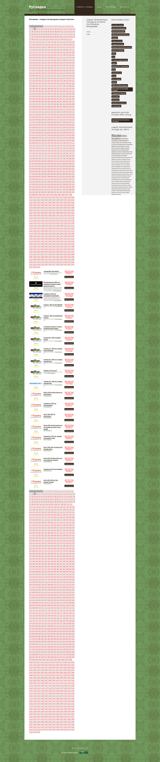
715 (40, 145)
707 (61, 143)
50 (60, 31)
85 (48, 37)
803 (33, 161)
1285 (30, 257)
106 (56, 39)
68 (55, 34)
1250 (34, 249)
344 (52, 81)
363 (64, 83)
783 (64, 156)
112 (30, 42)
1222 (65, 241)
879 (36, 174)
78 (32, 37)
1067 (68, 207)
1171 (53, 231)
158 (33, 49)
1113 (61, 218)
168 (64, 49)
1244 (57, 246)
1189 (30, 236)
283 (49, 70)
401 (43, 91)
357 (46, 83)
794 (52, 158)
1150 (65, 225)
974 (52, 189)
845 (70, 166)
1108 (42, 218)
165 (55, 49)
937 (30, 184)
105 (53, 39)
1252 (42, 249)
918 (64, 179)
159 (36, 49)
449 (52, 99)
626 (43, 130)
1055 (68, 205)
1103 (68, 215)
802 (30, 161)
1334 (34, 267)
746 (43, 150)
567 (46, 119)
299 (52, 73)
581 (43, 122)
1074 (49, 210)
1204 (42, 238)
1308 (72, 259)
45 (48, 31)
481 (58, 104)
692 (61, 140)
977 (61, 189)
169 (67, 49)
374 (52, 86)
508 (49, 109)
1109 (46, 218)
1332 (72, 264)
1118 (34, 220)
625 (40, 130)
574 (67, 119)
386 (43, 88)
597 (46, 125)
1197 (61, 236)
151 (58, 47)
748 (49, 150)
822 (46, 163)
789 (36, 158)
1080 (72, 210)
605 (70, 125)
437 (61, 96)
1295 (68, 257)
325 (40, 78)
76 (74, 34)
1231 (53, 244)
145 (40, 47)
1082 (34, 213)
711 (73, 143)
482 (61, 104)
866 (43, 171)
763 (49, 153)
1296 (72, 257)
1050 (49, 205)
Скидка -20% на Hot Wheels (53, 305)
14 (68, 26)
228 (64, 60)
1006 (62, 194)
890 (70, 174)
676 (58, 137)
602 (61, 125)
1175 (68, 231)
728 (33, 148)
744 (36, 150)
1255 (53, 249)
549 (36, 117)
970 (40, 189)
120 (55, 42)
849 (36, 169)
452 (61, 99)
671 (43, 137)
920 (70, 179)
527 (61, 112)
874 (67, 171)
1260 (72, 249)
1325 (46, 264)
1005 (59, 194)
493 (49, 106)
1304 (57, 259)
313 (49, 75)
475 (40, 104)
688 (49, 140)
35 (71, 29)
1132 (42, 223)
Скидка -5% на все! (50, 370)
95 (71, 37)
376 (58, 86)
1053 (61, 205)
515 (70, 109)
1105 (30, 218)
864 (36, 171)
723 (64, 145)
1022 (34, 200)
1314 (49, 262)
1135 (53, 223)
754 (67, 150)
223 (49, 60)
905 (70, 176)
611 (43, 127)
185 (70, 52)
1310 (34, 262)
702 (46, 143)
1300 (42, 259)
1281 (61, 254)
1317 (61, 262)
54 (69, 31)
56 (74, 31)
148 (49, 47)
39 (34, 31)
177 (46, 52)
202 (30, 57)
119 (52, 42)
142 (30, 47)
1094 (34, 215)
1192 (42, 236)
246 (73, 62)
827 (61, 163)
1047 (38, 205)
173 (33, 52)
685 (40, 140)
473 (33, 104)
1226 (34, 244)
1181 (46, 233)
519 (36, 112)
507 (46, 109)
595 (40, 125)
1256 (57, 249)
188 (33, 55)
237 (46, 62)
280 (40, 70)
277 (30, 70)
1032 (72, 200)
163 (49, 49)
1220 (57, 241)
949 (67, 184)
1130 (34, 223)
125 (70, 42)
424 (67, 93)
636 (73, 130)
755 (70, 150)
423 (64, 93)
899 (52, 176)
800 (70, 158)
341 (43, 81)
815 (70, 161)
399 (36, 91)
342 (46, 81)
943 (49, 184)
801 (73, 158)
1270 (65, 251)
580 (40, 122)
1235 (68, 244)
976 (58, 189)
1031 (68, 200)
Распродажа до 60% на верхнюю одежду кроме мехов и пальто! (52, 284)
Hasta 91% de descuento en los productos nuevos (53, 459)
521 (43, 112)
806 (43, 161)
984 (36, 192)
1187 (68, 233)
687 (46, 140)
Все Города (111, 7)
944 (52, 184)
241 (58, 62)
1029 (61, 200)
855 (55, 169)
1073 (46, 210)
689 (52, 140)
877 (30, 174)
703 (49, 143)
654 (36, 135)
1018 (65, 197)
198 (64, 55)
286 (58, 70)
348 (64, 81)
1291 (53, 257)
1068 (72, 207)
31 (62, 29)
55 (71, 31)
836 (43, 166)
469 (67, 101)
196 (58, 55)
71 (62, 34)
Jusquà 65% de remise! (51, 271)
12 (63, 26)
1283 (68, 254)
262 (30, 68)
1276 (42, 254)
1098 (49, 215)
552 (46, 117)
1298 (34, 259)
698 (33, 143)
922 (30, 181)
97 (30, 39)
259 (67, 65)
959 (52, 187)
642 (46, 132)
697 (30, 143)
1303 (53, 259)
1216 (42, 241)
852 (46, 169)
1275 (38, 254)
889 (67, 174)
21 (39, 29)
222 (46, 60)
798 (64, 158)
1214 (34, 241)
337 (30, 81)
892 (30, 176)
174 (36, 52)
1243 (53, 246)
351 (73, 81)
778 (49, 156)
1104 (72, 215)
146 (43, 47)
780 (55, 156)
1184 (57, 233)
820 (40, 163)
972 (46, 189)
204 (36, 57)
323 (33, 78)
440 (70, 96)
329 (52, 78)
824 (52, 163)
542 (61, 114)
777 (46, 156)
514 (67, 109)
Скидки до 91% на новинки (53, 469)
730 (40, 148)
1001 (43, 194)
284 (52, 70)
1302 (49, 259)
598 (49, 125)
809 (52, 161)
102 (43, 39)
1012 (42, 197)
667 (30, 137)
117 (46, 42)
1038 (49, 202)
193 (49, 55)
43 (44, 31)
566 (43, 119)
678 (64, 137)
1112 (57, 218)
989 (52, 192)
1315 (53, 262)
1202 (34, 238)
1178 (34, 233)
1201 (30, 238)
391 (58, 88)
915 (55, 179)
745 (40, 150)
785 (70, 156)
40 (37, 31)
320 (70, 75)
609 (36, 127)
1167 (38, 231)
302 (61, 73)
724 (67, 145)
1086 (49, 213)
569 (52, 119)
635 (70, 130)
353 (33, 83)
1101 (61, 215)
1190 (34, 236)
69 (58, 34)
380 (70, 86)
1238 (34, 246)
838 (49, 166)
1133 (46, 223)
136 (58, 44)
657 (46, 135)
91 (62, 37)
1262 (34, 251)
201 (73, 55)
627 (46, 130)
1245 (61, 246)
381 (73, 86)
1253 (46, 249)
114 (36, 42)
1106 (34, 218)
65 (48, 34)
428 (33, 96)
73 (67, 34)
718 (49, 145)
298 (49, 73)
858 (64, 169)
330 (55, 78)
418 (49, 93)
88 (55, 37)
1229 (46, 244)
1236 (72, 244)
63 (44, 34)
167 (61, 49)
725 (70, 145)
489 (36, 106)
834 (36, 166)
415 (40, 93)
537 (46, 114)
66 (51, 34)
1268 (57, 251)
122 (61, 42)
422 (61, 93)
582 (46, 122)
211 (58, 57)
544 (67, 114)
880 (40, 174)
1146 (49, 225)
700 (40, 143)
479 (52, 104)
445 (40, 99)
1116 (72, 218)
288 (64, 70)
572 (61, 119)
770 (70, 153)
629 (52, 130)
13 (65, 26)
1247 (68, 246)
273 (64, 68)
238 (49, 62)
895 (40, 176)
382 (30, 88)
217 (30, 60)
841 (58, 166)
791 (43, 158)
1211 (68, 238)
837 (46, 166)
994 (67, 192)
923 (33, 181)
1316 (57, 262)
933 (64, 181)
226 (58, 60)
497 (61, 106)
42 (41, 31)
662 (61, 135)
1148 (57, 225)
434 (52, 96)
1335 (38, 267)
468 (64, 101)
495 (55, 106)
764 (52, 153)
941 (43, 184)
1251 (38, 249)
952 (30, 187)
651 (73, 132)
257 (61, 65)
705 (55, 143)
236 (43, 62)
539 (52, 114)
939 (36, 184)
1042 (65, 202)
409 (67, 91)
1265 (46, 251)
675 (55, 137)
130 (40, 44)
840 (55, 166)
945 (55, 184)
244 (67, 62)
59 (34, 34)
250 (40, 65)
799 (67, 158)
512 (61, 109)
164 (52, 49)
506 (43, 109)
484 (67, 104)
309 (36, 75)
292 (30, 73)
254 (52, 65)
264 (36, 68)
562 (30, 119)
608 (33, 127)
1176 (72, 231)
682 (30, 140)
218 (33, 60)
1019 (68, 197)
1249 (30, 249)
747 (46, 150)
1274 (34, 254)
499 (67, 106)
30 (60, 29)
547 (30, 117)
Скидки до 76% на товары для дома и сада (53, 437)
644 (52, 132)
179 (52, 52)
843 (64, 166)
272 (61, 68)
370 (40, 86)
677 (61, 137)
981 (73, 189)
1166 (34, 231)
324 (36, 78)
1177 (30, 233)
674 (52, 137)
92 (65, 37)
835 (40, 166)
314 (52, 75)
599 (52, 125)
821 (43, 163)
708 (64, 143)
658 (49, 135)
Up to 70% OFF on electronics (49, 415)
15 (70, 26)
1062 (49, 207)
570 (55, 119)
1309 (30, 262)
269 (52, 68)
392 (61, 88)
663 (64, 135)
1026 (49, 200)
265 (40, 68)
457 (30, 101)
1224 (72, 241)
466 (58, 101)
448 (49, 99)
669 (36, 137)
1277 (46, 254)
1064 (57, 207)
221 (43, 60)
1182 (49, 233)
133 (49, 44)
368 (33, 86)
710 (70, 143)
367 (30, 86)
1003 (51, 194)
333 (64, 78)
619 (67, 127)
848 (33, 169)
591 (73, 122)
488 (33, 106)
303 (64, 73)
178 (49, 52)
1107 (38, 218)
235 (40, 62)
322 (30, 78)
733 (49, 148)
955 (40, 187)
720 (55, 145)
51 (62, 31)
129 (36, 44)
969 (36, 189)
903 (64, 176)
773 (33, 156)
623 (33, 130)
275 (70, 68)
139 (67, 44)
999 (36, 194)
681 (73, 137)
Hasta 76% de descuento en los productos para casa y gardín (53, 427)
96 (74, 37)
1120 (42, 220)
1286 (34, 257)
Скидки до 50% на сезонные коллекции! (51, 295)
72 (65, 34)
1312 (42, 262)
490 (40, 106)
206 (43, 57)
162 (46, 49)
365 (70, 83)
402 (46, 91)
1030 (65, 200)
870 (55, 171)
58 (32, 34)
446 (43, 99)
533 (33, 114)
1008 (70, 194)
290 (70, 70)
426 (73, 93)
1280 (57, 254)
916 (58, 179)
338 (33, 81)
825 (55, 163)
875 (70, 171)
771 (73, 153)
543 (64, 114)
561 (73, 117)
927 (46, 181)
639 (36, 132)
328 (49, 78)
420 (55, 93)
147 (46, 47)
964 (67, 187)
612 (46, 127)
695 (70, 140)
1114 (65, 218)
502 (30, 109)
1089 (61, 213)
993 (64, 192)
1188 (72, 233)
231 (73, 60)
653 (33, 135)
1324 (42, 264)
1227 (38, 244)
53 (67, 31)
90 (60, 37)
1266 (49, 251)
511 (58, 109)
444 (36, 99)
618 (64, 127)
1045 (30, 205)
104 (50, 39)
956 (43, 187)
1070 (34, 210)
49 (58, 31)
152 (61, 47)
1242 (49, 246)
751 (58, 150)
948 (64, 184)
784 (67, 156)
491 (43, 106)
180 (55, 52)
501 (73, 106)
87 (53, 37)
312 (46, 75)
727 (30, 148)
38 (32, 31)
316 (58, 75)
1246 (65, 246)
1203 (38, 238)
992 (61, 192)
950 (70, 184)
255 (55, 65)
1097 (46, 215)
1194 (49, 236)
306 (73, 73)
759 (36, 153)
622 (30, 130)
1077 (61, 210)
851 (43, 169)
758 (33, 153)
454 (67, 99)
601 (58, 125)
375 (55, 86)
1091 (68, 213)
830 (70, 163)
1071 (38, 210)
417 (46, 93)
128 (33, 44)
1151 (68, 225)
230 (70, 60)
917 (61, 179)
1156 (42, 228)
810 (55, 161)
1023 (38, 200)
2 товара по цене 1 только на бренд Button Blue (53, 327)
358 (49, 83)
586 (58, 122)
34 (69, 29)
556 (58, 117)
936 (73, 181)
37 (30, 31)
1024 (42, 200)
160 (40, 49)
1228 (42, 244)
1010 (34, 197)
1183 (53, 233)
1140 (72, 223)
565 (40, 119)
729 (36, 148)
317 (61, 75)
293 (33, 73)
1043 (68, 202)
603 (64, 125)
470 (70, 101)
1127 (68, 220)
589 (67, 122)
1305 (61, 259)
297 (46, 73)
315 (55, 75)
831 (73, 163)
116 (43, 42)
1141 (30, 225)
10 (58, 26)
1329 (61, 264)
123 (64, 42)
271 (58, 68)
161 (43, 49)
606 (73, 125)
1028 (57, 200)
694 (67, 140)
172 (30, 52)
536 (43, 114)
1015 (53, 197)
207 (46, 57)
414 (36, 93)
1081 (30, 213)
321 (73, 75)
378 (64, 86)
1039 (53, 202)
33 (67, 29)
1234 (65, 244)
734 (52, 148)
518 (33, 112)
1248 (72, 246)
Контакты (124, 7)
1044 (72, 202)
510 (55, 109)
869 (52, 171)
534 (36, 114)
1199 (68, 236)
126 (73, 42)
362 (61, 83)
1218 (49, 241)
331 (58, 78)
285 (55, 70)
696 (73, 140)
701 (43, 143)
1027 (53, 200)
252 (46, 65)
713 (33, 145)
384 (36, 88)
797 (61, 158)
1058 (34, 207)
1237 (30, 246)
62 (41, 34)
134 (52, 44)
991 (58, 192)
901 (58, 176)
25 (48, 29)
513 (64, 109)
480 (55, 104)
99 (34, 39)
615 (55, 127)
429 (36, 96)
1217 (46, 241)
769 (67, 153)
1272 (72, 251)
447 (46, 99)
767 (61, 153)
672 (46, 137)
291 (73, 70)
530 (70, 112)
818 (33, 163)
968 (33, 189)
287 (61, 70)
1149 (61, 225)
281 (43, 70)
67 (53, 34)
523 (49, 112)
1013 (46, 197)
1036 (42, 202)
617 (61, 127)
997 (30, 194)
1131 (38, 223)
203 (33, 57)
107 (59, 39)
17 (30, 29)
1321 (30, 264)
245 (70, 62)
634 (67, 130)
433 (49, 96)
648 (64, 132)
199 (67, 55)
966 (73, 187)
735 (55, 148)
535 (40, 114)
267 (46, 68)
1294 (65, 257)
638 (33, 132)
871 (58, 171)
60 (37, 34)
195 (55, 55)
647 (61, 132)
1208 (57, 238)
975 (55, 189)
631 (58, 130)
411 (73, 91)
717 (46, 145)
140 (70, 44)
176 (43, 52)
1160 (57, 228)
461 (43, 101)
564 (36, 119)
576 (73, 119)
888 (64, 174)
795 (55, 158)
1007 (66, 194)
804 (36, 161)
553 (49, 117)
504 (36, 109)
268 (49, 68)
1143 (38, 225)
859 (67, 169)
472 (30, 104)
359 (52, 83)
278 (33, 70)
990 (55, 192)
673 (49, 137)
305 (70, 73)
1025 (46, 200)
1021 (30, 200)
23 (44, 29)
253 (49, 65)
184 (67, 52)
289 (67, 70)
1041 (61, 202)
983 (33, 192)
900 (55, 176)
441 (73, 96)
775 (40, 156)
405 (55, 91)
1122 (49, 220)
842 (61, 166)
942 (46, 184)
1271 (68, 251)
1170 (49, 231)
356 (43, 83)
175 (40, 52)
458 (33, 101)
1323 (38, 264)
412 (30, 93)
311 (43, 75)
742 (30, 150)
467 (61, 101)
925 (40, 181)
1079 (68, 210)
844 (67, 166)
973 (49, 189)
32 (65, 29)
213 (64, 57)
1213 (30, 241)
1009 (30, 197)
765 (55, 153)
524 (52, 112)
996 (73, 192)
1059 (38, 207)
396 (73, 88)
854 (52, 169)
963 (64, 187)
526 (58, 112)
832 (30, 166)
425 (70, 93)
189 (36, 55)
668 (33, 137)
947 (61, 184)
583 (49, 122)
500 (70, 106)
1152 (72, 225)
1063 (53, 207)
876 (73, 171)
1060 (42, 207)
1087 (53, 213)
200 (70, 55)
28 (55, 29)
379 (67, 86)
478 (49, 104)
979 (67, 189)
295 (40, 73)
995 (70, 192)
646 (58, 132)
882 (46, 174)
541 (58, 114)
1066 (65, 207)
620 (70, 127)
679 (67, 137)
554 (52, 117)
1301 (46, 259)
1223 (68, 241)
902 (61, 176)
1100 (57, 215)
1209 (61, 238)
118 (49, 42)
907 (30, 179)
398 (33, 91)
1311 (38, 262)
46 (51, 31)
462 (46, 101)
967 (30, 189)
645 (55, 132)
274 (67, 68)
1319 (68, 262)
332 (61, 78)
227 (61, 60)
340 (40, 81)
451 (58, 99)
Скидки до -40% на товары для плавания (53, 349)
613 (49, 127)
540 (55, 114)
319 (67, 75)
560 (70, 117)
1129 (30, 223)
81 (39, 37)
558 (64, 117)
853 (49, 169)
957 (46, 187)
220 (40, 60)
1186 (65, 233)
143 (33, 47)
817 (30, 163)
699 (36, 143)
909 (36, 179)
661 (58, 135)
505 (40, 109)
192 (46, 55)
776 (43, 156)
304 (67, 73)
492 (46, 106)
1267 (53, 251)
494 (52, 106)
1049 (46, 205)
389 (52, 88)
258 (64, 65)
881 (43, 174)
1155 (38, 228)
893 (33, 176)
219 (36, 60)
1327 (53, 264)
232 (30, 62)
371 (43, 86)
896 (43, 176)
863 (33, 171)
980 (70, 189)
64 (46, 34)
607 (30, 127)
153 (64, 47)
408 (64, 91)
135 (55, 44)
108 (62, 39)
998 (33, 194)
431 (43, 96)
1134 (49, 223)
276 (73, 68)
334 (67, 78)
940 (40, 184)
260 (70, 65)
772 (30, 156)
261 (73, 65)
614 (52, 127)
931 (58, 181)
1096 (42, 215)
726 (73, 145)
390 (55, 88)
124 (67, 42)
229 (67, 60)
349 (67, 81)
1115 (68, 218)
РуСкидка (37, 6)
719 (52, 145)
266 (43, 68)
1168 (42, 231)
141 (73, 44)
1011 (38, 197)
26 (51, 29)
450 (55, 99)
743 (33, 150)
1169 (46, 231)
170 (70, 49)
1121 (46, 220)
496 (58, 106)
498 (64, 106)
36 (74, 29)
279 (36, 70)
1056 (72, 205)
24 (46, 29)
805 (40, 161)
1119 (38, 220)
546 (73, 114)
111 (71, 39)
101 (40, 39)
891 (73, 174)
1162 (65, 228)
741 (73, 148)
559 (67, 117)
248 (33, 65)
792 (46, 158)
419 (52, 93)
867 (46, 171)
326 (43, 78)
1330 (65, 264)
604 (67, 125)
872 (61, 171)
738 (64, 148)
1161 (61, 228)
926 (43, 181)
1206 (49, 238)
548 (33, 117)
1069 (30, 210)
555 (55, 117)
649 (67, 132)
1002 (47, 194)
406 (58, 91)
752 (61, 150)
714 (36, 145)
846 (73, 166)
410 (70, 91)
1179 (38, 233)
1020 (72, 197)
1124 (57, 220)
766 (58, 153)
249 (36, 65)
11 (61, 26)
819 (36, 163)
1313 (46, 262)
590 (70, 122)
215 (70, 57)
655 (40, 135)
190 (40, 55)
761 (43, 153)
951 (73, 184)
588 (64, 122)
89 (58, 37)
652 (30, 135)
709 (67, 143)
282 (46, 70)
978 (64, 189)
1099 (53, 215)
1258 (65, 249)
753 (64, 150)
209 (52, 57)
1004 (55, 194)
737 (61, 148)
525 (55, 112)
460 (40, 101)
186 (73, 52)
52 (65, 31)
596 (43, 125)
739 (67, 148)
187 (30, 55)
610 (40, 127)
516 (73, 109)
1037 (46, 202)
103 (46, 39)
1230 (49, 244)
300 (55, 73)
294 (36, 73)
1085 (46, 213)
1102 (65, 215)
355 (40, 83)
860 (70, 169)
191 (43, 55)
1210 (65, 238)
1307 (68, 259)
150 (55, 47)
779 (52, 156)
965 (70, 187)
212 (61, 57)
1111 (53, 218)
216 (73, 57)
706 (58, 143)
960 (55, 187)
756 (73, 150)
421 (58, 93)
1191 (38, 236)
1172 (57, 231)
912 (46, 179)
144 (36, 47)
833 (33, 166)
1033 (30, 202)
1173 (61, 231)
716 (43, 145)
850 (40, 169)
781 (58, 156)
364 (67, 83)
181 (58, 52)
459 (36, 101)
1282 (65, 254)
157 (30, 49)
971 (43, 189)
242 (61, 62)
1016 (57, 197)
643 (49, 132)
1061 (46, 207)
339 (36, 81)
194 (52, 55)
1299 (38, 259)
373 (49, 86)
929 (52, 181)
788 (33, 158)
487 (30, 106)
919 (67, 179)
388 (49, 88)
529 (67, 112)
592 (30, 125)
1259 (68, 249)
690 (55, 140)
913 (49, 179)
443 (33, 99)
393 (64, 88)
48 (55, 31)
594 (36, 125)
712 (30, 145)
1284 (72, 254)
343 (49, 81)
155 (70, 47)
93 (67, 37)
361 (58, 83)
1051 (53, 205)
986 (43, 192)
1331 (68, 264)
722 (61, 145)
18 (32, 29)
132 (46, 44)
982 (30, 192)
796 (58, 158)
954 (36, 187)
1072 (42, 210)
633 (64, 130)
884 (52, 174)
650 (70, 132)
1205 (46, 238)
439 (67, 96)
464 (52, 101)
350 (70, 81)
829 (67, 163)
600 (55, 125)
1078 (65, 210)
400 (40, 91)
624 (36, 130)
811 (58, 161)
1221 (61, 241)
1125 (61, 220)
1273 (30, 254)
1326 (49, 264)
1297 (30, 259)
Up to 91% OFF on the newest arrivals (51, 481)
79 (34, 37)
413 (33, 93)
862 (30, 171)
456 (73, 99)
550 (40, 117)
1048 (42, 205)
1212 (72, 238)
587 (61, 122)
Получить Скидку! (69, 277)
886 (58, 174)
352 (30, 83)
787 (30, 158)
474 (36, 104)
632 (61, 130)
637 (30, 132)
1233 (61, 244)
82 (41, 37)
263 (33, 68)
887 (61, 174)
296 (43, 73)
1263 (38, 251)
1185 (61, 233)
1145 (46, 225)
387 (46, 88)
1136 (57, 223)
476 (43, 104)
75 (71, 34)
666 (73, 135)
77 (30, 37)
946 (58, 184)
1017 (61, 197)
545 (70, 114)
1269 (61, 251)
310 (40, 75)
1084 (42, 213)
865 (40, 171)
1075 (53, 210)
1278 (49, 254)
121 (58, 42)
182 (61, 52)
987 (46, 192)
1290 (49, 257)
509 (52, 109)
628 (49, 130)
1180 (42, 233)
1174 (65, 231)
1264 (42, 251)
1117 (30, 220)
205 (40, 57)
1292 (57, 257)
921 (73, 179)
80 (37, 37)
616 (58, 127)
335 (70, 78)
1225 (30, 244)
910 (40, 179)
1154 (34, 228)
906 (73, 176)
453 (64, 99)
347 (61, 81)
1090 (65, 213)
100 (37, 39)
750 (55, 150)
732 (46, 148)
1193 (46, 236)
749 (52, 150)
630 (55, 130)
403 (49, 91)
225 (55, 60)
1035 (38, 202)
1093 (30, 215)
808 (49, 161)
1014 (49, 197)
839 (52, 166)
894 (36, 176)
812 (61, 161)
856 (58, 169)
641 (43, 132)
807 (46, 161)
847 (30, 169)
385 (40, 88)
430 (40, 96)
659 (52, 135)
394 (67, 88)
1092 (72, 213)
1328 (57, 264)
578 (33, 122)
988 (49, 192)
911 (43, 179)
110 (68, 39)
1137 (61, 223)
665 (70, 135)
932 (61, 181)
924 (36, 181)
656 (43, 135)
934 (67, 181)
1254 (49, 249)
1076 (57, 210)
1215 (38, 241)
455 (70, 99)
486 (73, 104)
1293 (61, 257)
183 (64, 52)
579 (36, 122)
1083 (38, 213)
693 (64, 140)
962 (61, 187)
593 (33, 125)
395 (70, 88)
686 (43, 140)
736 (58, 148)
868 (49, 171)
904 (67, 176)
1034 (34, 202)
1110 (49, 218)
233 (33, 62)
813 (64, 161)
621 (73, 127)
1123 (53, 220)
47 (53, 31)
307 (30, 75)
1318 (65, 262)
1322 (34, 264)
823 (49, 163)
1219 (53, 241)
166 (58, 49)
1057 (30, 207)
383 (33, 88)
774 (36, 156)
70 (60, 34)
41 (39, 31)
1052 (57, 205)
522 (46, 112)
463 (49, 101)
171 (73, 49)
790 (40, 158)
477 (46, 104)
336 (73, 78)
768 (64, 153)
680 (70, 137)
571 (58, 119)
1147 (53, 225)
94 (69, 37)
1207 (53, 238)
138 (64, 44)
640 (40, 132)
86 (51, 37)
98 (32, 39)
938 (33, 184)
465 (55, 101)
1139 (68, 223)
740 (70, 148)
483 (64, 104)
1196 (57, 236)
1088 (57, 213)
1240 (42, 246)
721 (58, 145)
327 (46, 78)
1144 (42, 225)
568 (49, 119)
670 (40, 137)
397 (30, 91)
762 (46, 153)
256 (58, 65)
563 (33, 119)
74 (69, 34)
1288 (42, 257)
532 (30, 114)
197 (61, 55)
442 (30, 99)
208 (49, 57)
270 (55, 68)
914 (52, 179)
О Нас (99, 7)
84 (46, 37)
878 (33, 174)
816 (73, 161)
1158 (49, 228)
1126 (65, 220)
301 (58, 73)
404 (52, 91)
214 (67, 57)
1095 (38, 215)
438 (64, 96)
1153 (30, 228)
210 (55, 57)
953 (33, 187)
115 (40, 42)
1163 (68, 228)
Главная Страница (84, 7)
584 (52, 122)
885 (55, 174)
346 (58, 81)
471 (73, 101)
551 (43, 117)
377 (61, 86)
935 (70, 181)
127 (30, 44)
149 (52, 47)
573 (64, 119)
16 (72, 26)
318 (64, 75)
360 (55, 83)
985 (40, 192)
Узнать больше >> (54, 273)
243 (64, 62)
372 (46, 86)
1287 (38, 257)
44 (46, 31)
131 (43, 44)
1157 (46, 228)
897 (46, 176)
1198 (65, 236)
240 (55, 62)
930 (55, 181)
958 (49, 187)
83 (44, 37)
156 (73, 47)
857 (61, 169)
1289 (46, 257)
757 (30, 153)
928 (49, 181)
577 (30, 122)
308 (33, 75)
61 (39, 34)
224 (52, 60)
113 (33, 42)
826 (58, 163)
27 (53, 29)
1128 (72, 220)
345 (55, 81)
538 (49, 114)
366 (73, 83)
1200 (72, 236)
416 (43, 93)
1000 (40, 194)
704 (52, 143)
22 (41, 29)
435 (55, 96)
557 (61, 117)
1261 (30, 251)
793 (49, 158)
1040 (57, 202)
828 (64, 163)
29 (58, 29)
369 (36, 86)
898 (49, 176)
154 (67, 47)
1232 (57, 244)
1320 (72, 262)
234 (36, 62)
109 (65, 39)
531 (73, 112)
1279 (53, 254)
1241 (46, 246)
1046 (34, 205)
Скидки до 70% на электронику (50, 404)
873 (64, 171)
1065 (61, 207)
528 (64, 112)
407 (61, 91)
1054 (65, 205)
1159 (53, 228)
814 (67, 161)
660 (55, 135)
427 (30, 96)
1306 (65, 259)
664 (67, 135)
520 (40, 112)
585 (55, 122)
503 (33, 109)
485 (70, 104)
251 (43, 65)
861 (73, 169)
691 (58, 140)
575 (70, 119)
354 (36, 83)
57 (30, 34)
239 (52, 62)
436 (58, 96)
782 (61, 156)
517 (30, 112)
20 (37, 29)
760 (40, 153)
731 (43, 148)
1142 (34, 225)
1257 (61, 249)
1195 (53, 236)
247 (30, 65)
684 (36, 140)
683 (33, 140)
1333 (30, 267)
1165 (30, 231)
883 (49, 174)
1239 (38, 246)
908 (33, 179)
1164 (72, 228)
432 (46, 96)
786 (73, 156)
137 (61, 44)
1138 (65, 223)
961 (58, 187)
